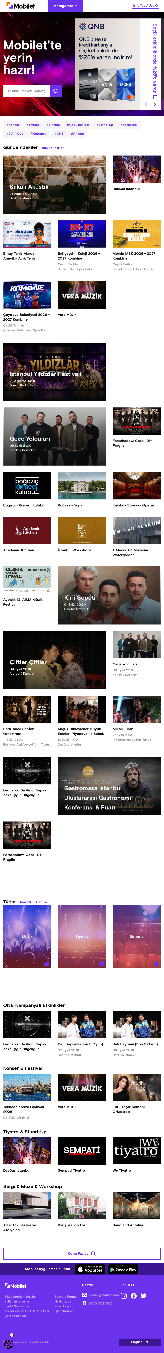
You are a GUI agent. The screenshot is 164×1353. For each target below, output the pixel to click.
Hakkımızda (63, 1301)
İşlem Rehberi (65, 1311)
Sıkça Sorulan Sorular (20, 1297)
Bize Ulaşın (63, 1306)
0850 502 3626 (100, 1303)
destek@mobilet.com (104, 1295)
